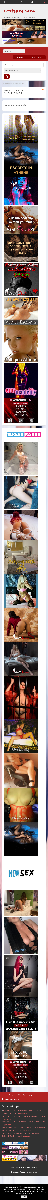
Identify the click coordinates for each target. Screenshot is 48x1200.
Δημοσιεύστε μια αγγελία (29, 57)
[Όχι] (45, 1192)
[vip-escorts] (21, 176)
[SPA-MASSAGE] (21, 573)
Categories (12, 1095)
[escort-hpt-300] (21, 787)
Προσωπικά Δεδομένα (11, 1099)
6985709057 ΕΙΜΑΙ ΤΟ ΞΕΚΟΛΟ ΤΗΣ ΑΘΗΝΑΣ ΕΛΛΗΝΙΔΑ (24, 1116)
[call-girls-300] (21, 362)
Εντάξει (24, 1196)
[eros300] (21, 397)
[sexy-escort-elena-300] (21, 916)
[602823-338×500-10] (21, 953)
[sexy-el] (21, 539)
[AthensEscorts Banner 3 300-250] (21, 233)
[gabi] (21, 718)
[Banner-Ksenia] (21, 509)
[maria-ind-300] (21, 607)
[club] (21, 675)
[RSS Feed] (4, 2)
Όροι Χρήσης (27, 1095)
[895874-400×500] (21, 996)
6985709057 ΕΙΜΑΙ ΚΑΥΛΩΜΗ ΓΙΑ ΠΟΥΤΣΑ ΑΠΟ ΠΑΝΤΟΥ (24, 1122)
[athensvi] (21, 752)
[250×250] (18, 1058)
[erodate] (21, 261)
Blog (19, 1095)
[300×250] (21, 142)
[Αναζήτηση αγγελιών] (7, 76)
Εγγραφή (36, 2)
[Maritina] (21, 641)
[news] (21, 889)
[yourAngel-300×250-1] (21, 205)
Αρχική (5, 83)
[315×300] (21, 295)
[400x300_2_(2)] (21, 423)
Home (4, 1095)
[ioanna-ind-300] (21, 474)
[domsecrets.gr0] (21, 1030)
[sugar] (24, 440)
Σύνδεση (42, 2)
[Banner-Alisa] (21, 821)
